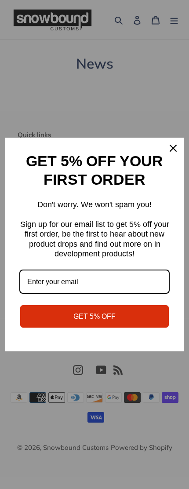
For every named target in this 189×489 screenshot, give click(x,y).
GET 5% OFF (94, 316)
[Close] (173, 148)
